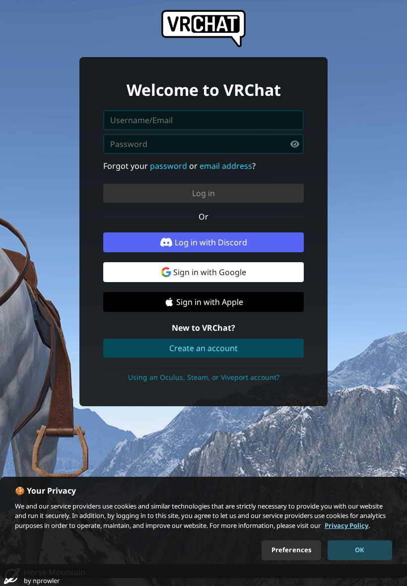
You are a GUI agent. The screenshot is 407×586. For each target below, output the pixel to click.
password (168, 165)
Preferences (291, 549)
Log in (203, 193)
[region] (203, 527)
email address (226, 165)
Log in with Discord (211, 242)
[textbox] (203, 144)
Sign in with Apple (209, 301)
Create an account (203, 348)
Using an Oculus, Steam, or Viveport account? (203, 377)
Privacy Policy (346, 525)
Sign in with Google (209, 272)
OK (359, 549)
